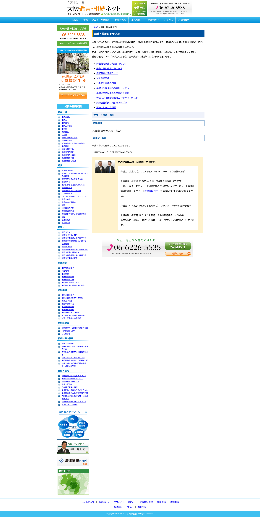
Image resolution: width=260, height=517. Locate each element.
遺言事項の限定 (68, 170)
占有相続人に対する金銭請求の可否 (75, 353)
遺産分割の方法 (68, 149)
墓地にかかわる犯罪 (106, 107)
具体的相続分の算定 (69, 137)
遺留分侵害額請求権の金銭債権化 (75, 249)
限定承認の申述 (68, 304)
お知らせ (142, 507)
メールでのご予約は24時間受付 (178, 246)
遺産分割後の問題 (69, 161)
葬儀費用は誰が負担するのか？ (111, 64)
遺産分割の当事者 (69, 155)
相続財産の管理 (68, 310)
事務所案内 (136, 20)
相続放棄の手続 (68, 279)
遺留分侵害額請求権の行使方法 (74, 238)
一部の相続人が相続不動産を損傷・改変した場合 (74, 365)
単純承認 (65, 274)
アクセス (168, 20)
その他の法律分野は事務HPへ (115, 14)
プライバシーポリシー (124, 502)
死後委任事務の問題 (106, 83)
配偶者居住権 (67, 140)
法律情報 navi (151, 191)
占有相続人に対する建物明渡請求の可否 (75, 348)
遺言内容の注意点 (69, 202)
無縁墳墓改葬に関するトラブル (111, 103)
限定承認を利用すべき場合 (72, 298)
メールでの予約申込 (139, 8)
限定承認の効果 (68, 307)
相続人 (64, 120)
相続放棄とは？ (68, 268)
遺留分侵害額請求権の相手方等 (74, 255)
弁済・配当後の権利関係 (71, 318)
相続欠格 (65, 123)
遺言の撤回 (66, 199)
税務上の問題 (67, 301)
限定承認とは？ (68, 295)
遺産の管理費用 (68, 343)
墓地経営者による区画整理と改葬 (112, 93)
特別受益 (65, 132)
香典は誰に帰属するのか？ (109, 68)
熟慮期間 (65, 271)
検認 (63, 217)
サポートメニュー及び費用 (96, 20)
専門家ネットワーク (73, 424)
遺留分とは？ (67, 232)
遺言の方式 (66, 182)
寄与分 (64, 135)
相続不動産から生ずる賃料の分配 (75, 360)
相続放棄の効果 (68, 277)
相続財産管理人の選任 (70, 312)
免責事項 (174, 502)
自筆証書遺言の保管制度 (71, 191)
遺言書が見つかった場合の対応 (74, 214)
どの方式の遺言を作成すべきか (74, 196)
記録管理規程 (146, 502)
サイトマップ (87, 502)
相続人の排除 (67, 126)
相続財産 (65, 146)
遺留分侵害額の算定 (69, 258)
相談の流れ (120, 20)
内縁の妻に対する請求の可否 (73, 357)
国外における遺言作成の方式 (73, 185)
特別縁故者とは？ (69, 331)
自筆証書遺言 (67, 188)
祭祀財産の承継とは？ (107, 73)
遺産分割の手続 (68, 158)
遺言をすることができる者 (72, 179)
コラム (130, 507)
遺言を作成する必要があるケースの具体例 (75, 175)
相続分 (64, 129)
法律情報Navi (73, 460)
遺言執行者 (66, 223)
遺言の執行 (66, 220)
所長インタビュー (73, 447)
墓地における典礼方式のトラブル (112, 88)
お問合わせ (183, 20)
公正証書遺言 (67, 193)
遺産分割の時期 (68, 152)
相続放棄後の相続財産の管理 (73, 285)
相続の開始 (66, 117)
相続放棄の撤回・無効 (70, 282)
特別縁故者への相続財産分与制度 (75, 328)
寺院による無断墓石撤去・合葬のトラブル (117, 98)
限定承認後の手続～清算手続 (73, 315)
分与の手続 (66, 334)
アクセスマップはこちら (73, 95)
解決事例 (118, 507)
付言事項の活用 (68, 208)
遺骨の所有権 (102, 78)
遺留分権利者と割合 (69, 235)
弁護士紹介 (153, 20)
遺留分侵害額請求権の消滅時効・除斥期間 (75, 242)
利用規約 (161, 502)
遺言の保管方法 (68, 211)
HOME (74, 20)
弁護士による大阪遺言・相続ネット (93, 6)
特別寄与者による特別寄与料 (73, 143)
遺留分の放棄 (67, 246)
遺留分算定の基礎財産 (70, 252)
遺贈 (63, 205)
